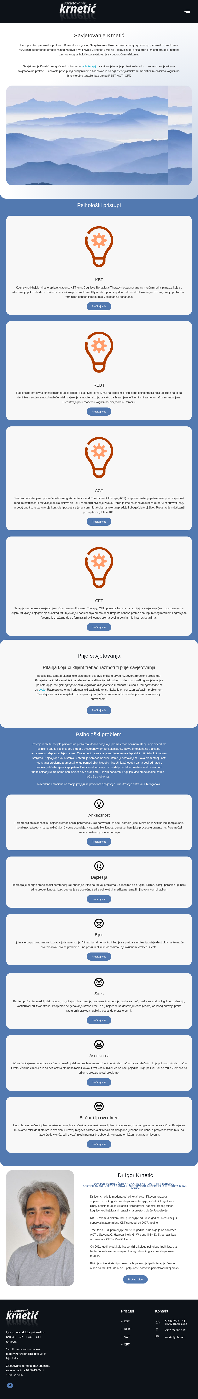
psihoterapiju (89, 66)
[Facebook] (10, 1385)
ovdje (42, 689)
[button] (187, 12)
